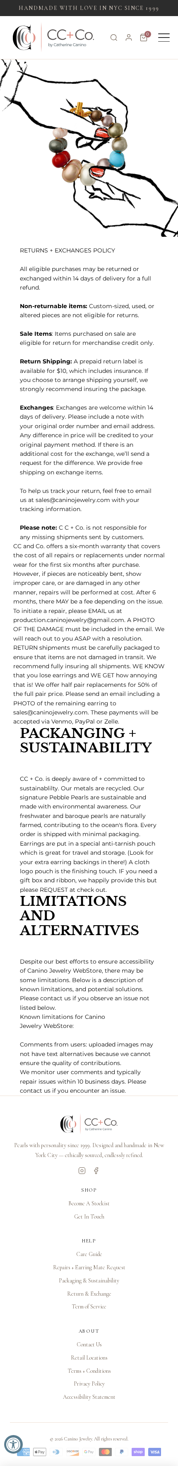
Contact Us (89, 1344)
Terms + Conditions (89, 1370)
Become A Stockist (89, 1203)
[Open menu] (164, 37)
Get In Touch (89, 1216)
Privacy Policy (89, 1383)
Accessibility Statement (89, 1396)
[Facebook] (96, 1170)
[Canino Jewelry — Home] (53, 37)
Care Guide (89, 1254)
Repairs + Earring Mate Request (89, 1267)
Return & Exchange (89, 1293)
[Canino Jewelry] (88, 1124)
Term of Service (89, 1306)
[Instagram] (82, 1170)
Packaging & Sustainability (89, 1280)
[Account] (129, 37)
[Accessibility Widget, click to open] (13, 1444)
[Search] (114, 37)
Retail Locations (89, 1357)
